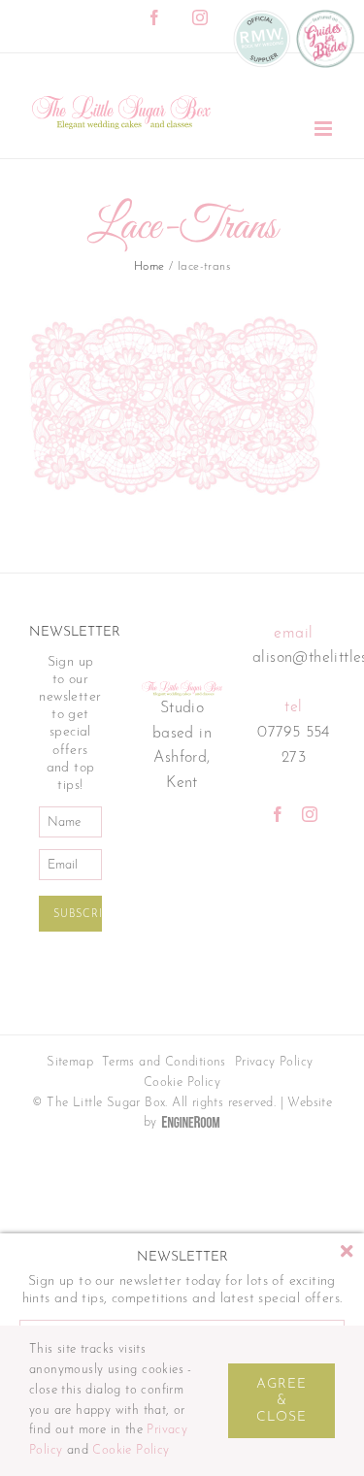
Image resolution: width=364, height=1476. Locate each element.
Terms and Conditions (164, 1062)
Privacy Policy (274, 1062)
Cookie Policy (182, 1082)
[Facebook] (277, 814)
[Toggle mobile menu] (324, 128)
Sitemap (70, 1062)
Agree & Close (281, 1401)
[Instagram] (309, 814)
